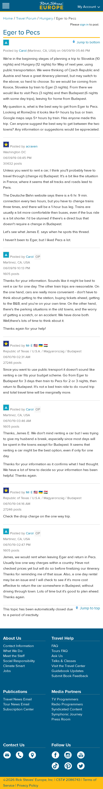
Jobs (7, 671)
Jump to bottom (88, 42)
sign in (84, 24)
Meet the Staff (14, 656)
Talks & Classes (64, 661)
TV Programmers (65, 699)
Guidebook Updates (68, 671)
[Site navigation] (6, 5)
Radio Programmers (67, 704)
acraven (32, 146)
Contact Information (18, 646)
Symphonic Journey (67, 714)
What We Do (13, 651)
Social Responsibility (19, 661)
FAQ (55, 646)
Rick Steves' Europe (51, 5)
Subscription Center (18, 709)
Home (8, 18)
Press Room (61, 719)
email (7, 755)
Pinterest (68, 766)
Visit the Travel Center (68, 666)
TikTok (55, 766)
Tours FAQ (60, 651)
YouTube (81, 755)
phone (20, 755)
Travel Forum (26, 18)
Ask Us (57, 656)
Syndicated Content (67, 709)
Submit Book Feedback (70, 676)
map (32, 755)
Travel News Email (17, 699)
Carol (23, 51)
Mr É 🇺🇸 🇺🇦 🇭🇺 (37, 346)
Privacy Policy (27, 785)
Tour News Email (16, 704)
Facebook (55, 755)
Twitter (81, 766)
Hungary (46, 18)
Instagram (68, 755)
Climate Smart (14, 666)
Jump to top (90, 608)
